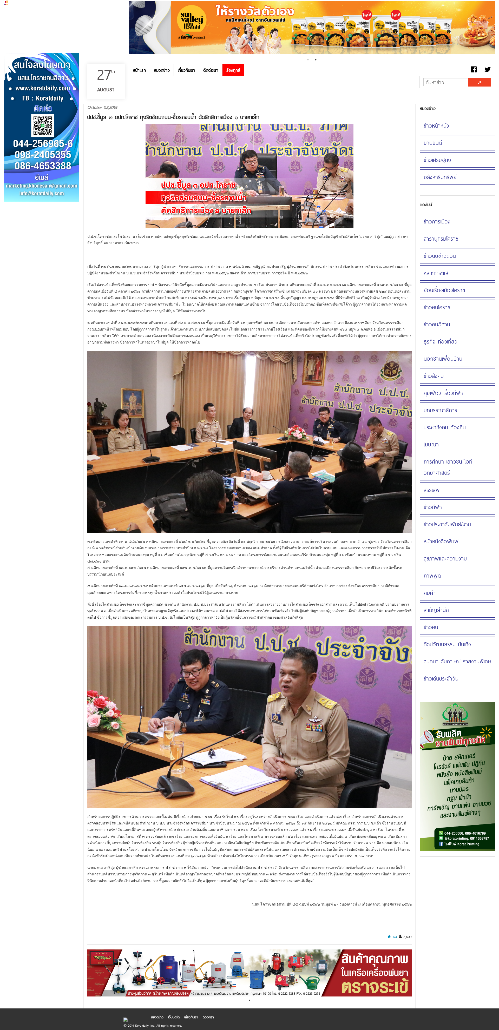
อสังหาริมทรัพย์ (440, 177)
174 (395, 936)
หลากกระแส (436, 273)
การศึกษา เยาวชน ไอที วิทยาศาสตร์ (448, 467)
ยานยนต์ (433, 143)
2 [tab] (315, 59)
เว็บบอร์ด (174, 1017)
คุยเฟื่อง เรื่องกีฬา (443, 393)
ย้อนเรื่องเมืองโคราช (444, 290)
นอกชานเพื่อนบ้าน (443, 358)
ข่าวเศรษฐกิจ (437, 160)
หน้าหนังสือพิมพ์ (441, 541)
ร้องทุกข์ (233, 70)
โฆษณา (431, 444)
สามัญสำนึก (436, 610)
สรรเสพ (432, 490)
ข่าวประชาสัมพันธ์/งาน (447, 524)
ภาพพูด (432, 575)
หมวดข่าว (162, 70)
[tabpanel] (312, 28)
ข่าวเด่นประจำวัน (441, 678)
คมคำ (430, 593)
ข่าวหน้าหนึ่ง (436, 125)
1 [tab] (308, 59)
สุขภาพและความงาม (445, 558)
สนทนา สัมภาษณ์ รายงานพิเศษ (457, 661)
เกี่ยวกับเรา (186, 70)
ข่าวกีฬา (433, 507)
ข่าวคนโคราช (437, 307)
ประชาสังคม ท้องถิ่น (445, 427)
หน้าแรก (139, 70)
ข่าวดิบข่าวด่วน (440, 256)
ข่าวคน (431, 627)
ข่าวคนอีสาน (437, 324)
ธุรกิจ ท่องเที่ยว (440, 341)
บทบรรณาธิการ (440, 410)
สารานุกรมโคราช (441, 238)
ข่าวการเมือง (437, 221)
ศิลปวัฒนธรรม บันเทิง (447, 644)
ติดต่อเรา (210, 70)
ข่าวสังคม (434, 376)
